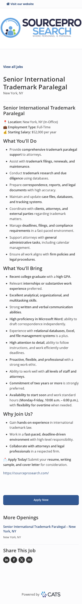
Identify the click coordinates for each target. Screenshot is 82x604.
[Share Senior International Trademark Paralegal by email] (29, 561)
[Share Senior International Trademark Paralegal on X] (22, 561)
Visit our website (22, 4)
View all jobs (13, 67)
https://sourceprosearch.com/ (26, 473)
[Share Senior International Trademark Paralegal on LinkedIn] (6, 561)
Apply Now (41, 500)
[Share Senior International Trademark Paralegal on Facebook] (14, 561)
